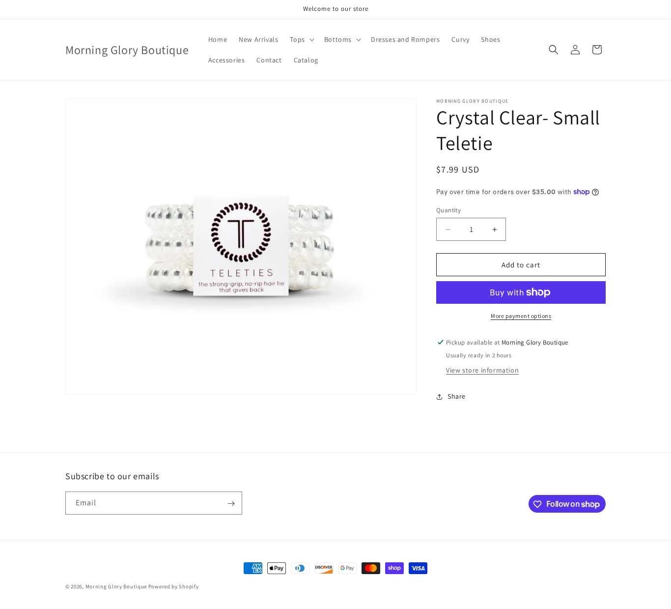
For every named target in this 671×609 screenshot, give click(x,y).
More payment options (521, 315)
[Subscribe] (231, 503)
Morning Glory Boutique (116, 586)
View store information (482, 370)
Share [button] (456, 396)
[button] (301, 39)
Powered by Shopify (173, 586)
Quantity (448, 210)
